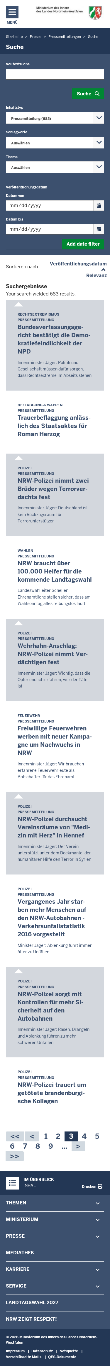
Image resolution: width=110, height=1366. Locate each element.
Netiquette (69, 1351)
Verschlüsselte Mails (23, 1357)
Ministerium (22, 1219)
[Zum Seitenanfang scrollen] (98, 1355)
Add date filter (83, 244)
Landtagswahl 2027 (32, 1302)
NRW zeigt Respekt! (31, 1319)
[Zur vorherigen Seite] (32, 1136)
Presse (15, 1236)
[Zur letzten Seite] (15, 1156)
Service (16, 1286)
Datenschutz (42, 1351)
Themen (16, 1203)
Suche (84, 94)
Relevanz (96, 275)
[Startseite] (68, 13)
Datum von (15, 195)
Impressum (15, 1351)
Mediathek (20, 1253)
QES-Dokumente (62, 1357)
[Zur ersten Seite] (15, 1136)
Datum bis (14, 219)
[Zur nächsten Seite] (78, 1146)
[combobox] (55, 118)
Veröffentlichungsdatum (78, 264)
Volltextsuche (18, 64)
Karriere (17, 1269)
